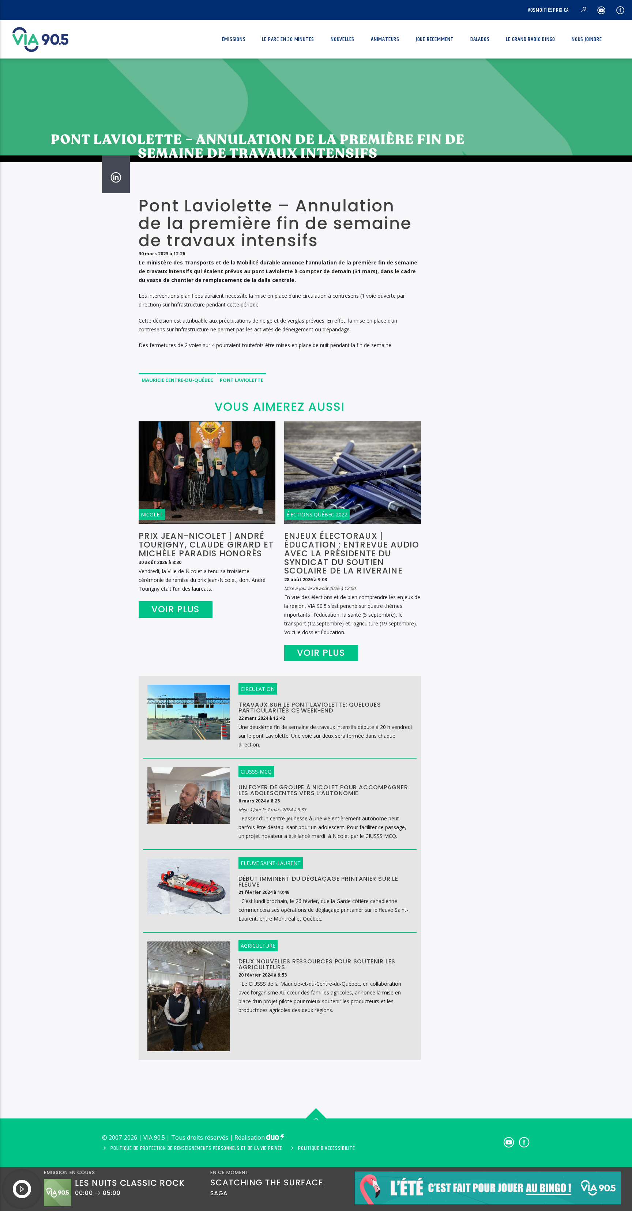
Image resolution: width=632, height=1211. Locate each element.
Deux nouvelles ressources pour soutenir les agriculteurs (316, 964)
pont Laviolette (241, 380)
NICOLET (152, 514)
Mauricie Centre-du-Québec (177, 380)
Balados (480, 39)
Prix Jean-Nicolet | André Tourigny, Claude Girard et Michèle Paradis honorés (206, 544)
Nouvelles (342, 39)
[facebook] (620, 10)
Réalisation (250, 1137)
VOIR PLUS (175, 609)
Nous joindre (587, 39)
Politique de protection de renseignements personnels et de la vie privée (196, 1148)
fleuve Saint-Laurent (271, 863)
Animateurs (385, 39)
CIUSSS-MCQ (256, 771)
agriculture (258, 945)
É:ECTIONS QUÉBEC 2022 (316, 514)
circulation (258, 688)
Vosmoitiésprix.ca (548, 10)
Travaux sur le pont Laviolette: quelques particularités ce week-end (309, 707)
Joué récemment (435, 39)
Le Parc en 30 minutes (288, 39)
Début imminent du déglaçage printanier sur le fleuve (318, 882)
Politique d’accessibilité (326, 1148)
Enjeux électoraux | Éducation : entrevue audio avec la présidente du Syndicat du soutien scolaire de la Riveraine (351, 553)
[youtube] (601, 10)
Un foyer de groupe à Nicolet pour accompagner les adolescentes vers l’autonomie (323, 790)
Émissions (234, 39)
